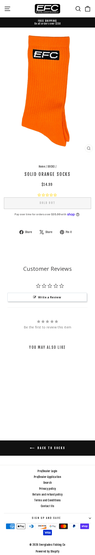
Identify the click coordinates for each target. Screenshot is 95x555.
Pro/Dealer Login (47, 471)
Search (47, 482)
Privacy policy (47, 488)
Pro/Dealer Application (47, 477)
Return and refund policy (48, 494)
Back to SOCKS (50, 448)
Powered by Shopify (47, 551)
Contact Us (47, 506)
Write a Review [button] (49, 297)
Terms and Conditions (47, 500)
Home (42, 166)
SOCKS (51, 166)
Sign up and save (46, 518)
